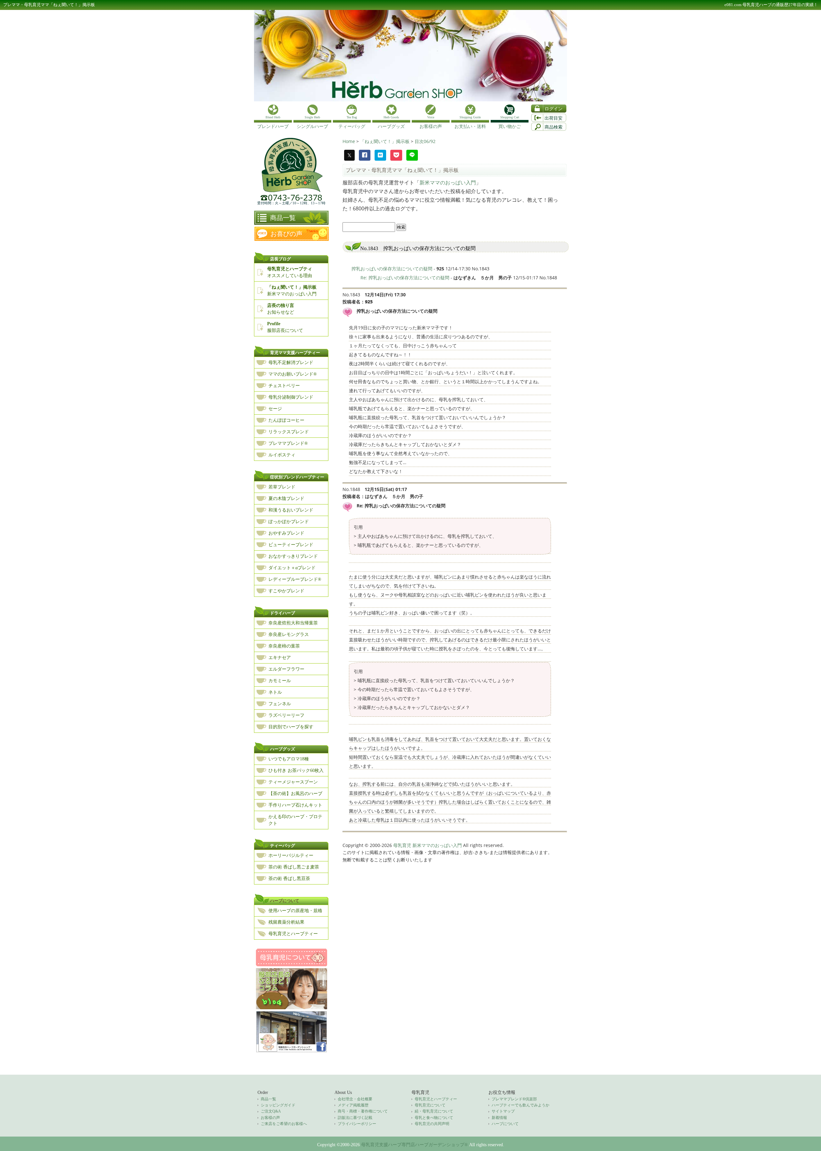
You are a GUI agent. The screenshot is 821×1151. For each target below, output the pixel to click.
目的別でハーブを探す (290, 726)
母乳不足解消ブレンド (290, 362)
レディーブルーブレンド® (294, 579)
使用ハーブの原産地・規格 (295, 910)
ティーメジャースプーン (293, 782)
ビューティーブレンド (290, 544)
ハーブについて (284, 900)
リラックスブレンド (288, 431)
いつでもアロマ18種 (288, 759)
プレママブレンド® (288, 443)
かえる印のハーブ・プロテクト (295, 820)
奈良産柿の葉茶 (284, 646)
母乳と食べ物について (434, 1117)
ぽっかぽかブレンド (288, 521)
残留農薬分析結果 (286, 922)
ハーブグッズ (282, 749)
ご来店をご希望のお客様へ (284, 1123)
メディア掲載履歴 (353, 1105)
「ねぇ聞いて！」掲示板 (385, 141)
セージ (275, 408)
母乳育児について (430, 1105)
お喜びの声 (286, 233)
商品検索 (554, 127)
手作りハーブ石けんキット (295, 805)
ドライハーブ (282, 613)
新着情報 (499, 1117)
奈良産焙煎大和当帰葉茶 (293, 623)
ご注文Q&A (271, 1111)
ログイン (554, 108)
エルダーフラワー (286, 669)
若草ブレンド (281, 487)
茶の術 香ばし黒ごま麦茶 (293, 867)
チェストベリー (284, 385)
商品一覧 (283, 217)
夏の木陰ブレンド (286, 498)
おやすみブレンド (286, 533)
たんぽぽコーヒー (286, 420)
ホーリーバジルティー (290, 855)
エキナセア (279, 657)
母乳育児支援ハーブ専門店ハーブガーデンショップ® (414, 1144)
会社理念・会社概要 (355, 1099)
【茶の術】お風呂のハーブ (295, 793)
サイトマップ (503, 1111)
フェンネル (279, 703)
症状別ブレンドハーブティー (297, 477)
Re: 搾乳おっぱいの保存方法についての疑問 (404, 278)
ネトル (275, 692)
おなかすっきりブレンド (293, 556)
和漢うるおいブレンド (290, 510)
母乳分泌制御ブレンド (290, 397)
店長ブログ (280, 259)
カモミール (279, 680)
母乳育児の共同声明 (432, 1123)
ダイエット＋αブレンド (292, 567)
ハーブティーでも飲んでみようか (520, 1105)
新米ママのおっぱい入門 (447, 182)
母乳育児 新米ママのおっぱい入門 (427, 845)
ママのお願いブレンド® (292, 374)
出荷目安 (554, 118)
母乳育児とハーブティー (293, 933)
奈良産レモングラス (288, 634)
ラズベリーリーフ (286, 715)
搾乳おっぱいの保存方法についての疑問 (391, 269)
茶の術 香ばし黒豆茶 (289, 878)
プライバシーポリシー (357, 1123)
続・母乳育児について (434, 1111)
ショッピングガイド (278, 1105)
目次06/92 (425, 141)
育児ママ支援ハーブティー (295, 352)
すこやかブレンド (286, 590)
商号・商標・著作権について (363, 1111)
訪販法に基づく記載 (355, 1117)
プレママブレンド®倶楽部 (514, 1099)
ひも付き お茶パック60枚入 (296, 770)
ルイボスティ (281, 455)
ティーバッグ (282, 845)
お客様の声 (270, 1117)
